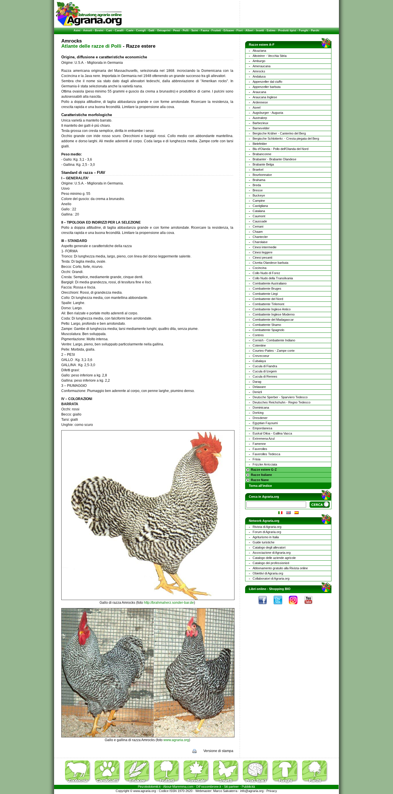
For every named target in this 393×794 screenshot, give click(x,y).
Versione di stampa (218, 751)
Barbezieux (260, 123)
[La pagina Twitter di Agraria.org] (281, 605)
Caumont (259, 216)
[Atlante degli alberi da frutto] (168, 783)
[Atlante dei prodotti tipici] (257, 783)
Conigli (141, 30)
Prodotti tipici (287, 30)
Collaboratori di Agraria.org (271, 578)
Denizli (257, 392)
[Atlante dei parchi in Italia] (315, 783)
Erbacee (229, 30)
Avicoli (87, 30)
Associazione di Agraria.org (272, 552)
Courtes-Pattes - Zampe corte (274, 350)
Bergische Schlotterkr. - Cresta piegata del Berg (286, 138)
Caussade (260, 221)
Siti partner (231, 786)
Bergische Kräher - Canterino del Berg (279, 133)
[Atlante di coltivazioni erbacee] (138, 783)
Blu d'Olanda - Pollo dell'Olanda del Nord (280, 149)
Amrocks (259, 71)
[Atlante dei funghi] (286, 783)
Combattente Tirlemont (268, 304)
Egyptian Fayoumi (265, 423)
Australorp (260, 118)
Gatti (151, 30)
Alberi (249, 30)
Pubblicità (248, 786)
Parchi (315, 30)
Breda (257, 185)
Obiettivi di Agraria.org (268, 573)
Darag (257, 381)
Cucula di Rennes (265, 376)
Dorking (258, 412)
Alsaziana (259, 50)
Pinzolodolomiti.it (149, 786)
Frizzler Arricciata (265, 464)
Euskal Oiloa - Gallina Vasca (272, 433)
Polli (186, 30)
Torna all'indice (260, 485)
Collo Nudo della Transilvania (273, 278)
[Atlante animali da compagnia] (109, 783)
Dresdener (260, 418)
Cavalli (119, 30)
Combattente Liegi (265, 293)
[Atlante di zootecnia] (79, 783)
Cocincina (259, 268)
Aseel (256, 107)
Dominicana (261, 407)
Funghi (303, 30)
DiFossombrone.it (208, 786)
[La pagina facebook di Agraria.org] (265, 605)
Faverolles (260, 449)
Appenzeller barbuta (267, 87)
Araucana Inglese (265, 97)
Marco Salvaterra (225, 791)
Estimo (271, 30)
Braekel (258, 169)
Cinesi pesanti (262, 257)
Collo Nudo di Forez (266, 273)
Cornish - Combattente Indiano (274, 340)
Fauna (205, 30)
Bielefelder (260, 143)
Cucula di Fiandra (265, 366)
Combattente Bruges (267, 288)
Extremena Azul (263, 438)
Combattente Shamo (267, 324)
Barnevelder (261, 128)
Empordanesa (262, 428)
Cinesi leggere (262, 252)
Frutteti (216, 30)
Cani (109, 30)
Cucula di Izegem (265, 371)
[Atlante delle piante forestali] (198, 783)
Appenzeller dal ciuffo (267, 81)
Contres (258, 335)
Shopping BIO (280, 589)
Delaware (259, 387)
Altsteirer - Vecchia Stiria (270, 55)
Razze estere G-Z (264, 469)
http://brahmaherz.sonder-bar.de (169, 603)
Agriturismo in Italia (266, 537)
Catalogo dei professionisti (271, 563)
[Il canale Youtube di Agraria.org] (311, 605)
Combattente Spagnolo (268, 330)
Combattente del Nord (268, 299)
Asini (77, 30)
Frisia (256, 459)
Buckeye (259, 195)
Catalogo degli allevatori (269, 547)
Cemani (258, 226)
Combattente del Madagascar (273, 319)
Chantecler (260, 237)
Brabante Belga (263, 164)
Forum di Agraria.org (267, 532)
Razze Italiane (261, 474)
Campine (259, 200)
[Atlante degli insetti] (227, 783)
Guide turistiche (263, 542)
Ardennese (260, 102)
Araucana (259, 92)
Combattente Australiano (270, 283)
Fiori (239, 30)
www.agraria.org (176, 740)
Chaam (258, 231)
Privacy (271, 791)
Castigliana (260, 205)
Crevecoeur (261, 355)
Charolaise (260, 242)
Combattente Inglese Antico (272, 309)
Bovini (99, 30)
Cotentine (259, 345)
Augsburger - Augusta (268, 112)
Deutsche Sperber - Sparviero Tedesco (280, 397)
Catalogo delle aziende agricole (274, 558)
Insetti (260, 30)
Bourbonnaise (262, 174)
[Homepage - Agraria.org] (89, 25)
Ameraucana (261, 66)
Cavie (129, 30)
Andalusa (259, 76)
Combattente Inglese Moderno (274, 314)
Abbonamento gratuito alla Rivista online (280, 568)
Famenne (259, 443)
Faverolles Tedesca (266, 454)
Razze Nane (260, 480)
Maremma (179, 786)
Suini (194, 30)
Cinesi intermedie (264, 247)
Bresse (258, 190)
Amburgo (259, 61)
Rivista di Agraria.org (267, 526)
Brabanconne (262, 154)
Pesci (176, 30)
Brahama (259, 180)
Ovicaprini (164, 30)
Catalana (259, 211)
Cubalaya (259, 361)
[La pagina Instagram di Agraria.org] (296, 605)
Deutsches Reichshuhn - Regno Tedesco (281, 402)
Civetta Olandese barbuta (270, 262)
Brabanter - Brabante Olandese (274, 159)
